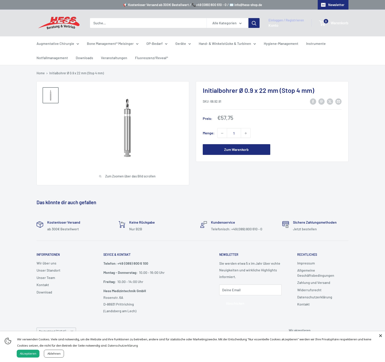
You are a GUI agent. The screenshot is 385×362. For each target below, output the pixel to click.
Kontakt (43, 285)
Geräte (180, 43)
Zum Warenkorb (236, 150)
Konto (273, 25)
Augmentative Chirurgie (55, 43)
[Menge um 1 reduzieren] (222, 133)
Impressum (306, 263)
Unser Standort (48, 270)
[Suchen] (254, 23)
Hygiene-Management (281, 43)
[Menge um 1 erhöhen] (245, 133)
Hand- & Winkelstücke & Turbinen (225, 43)
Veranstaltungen (114, 58)
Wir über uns (46, 263)
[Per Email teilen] (338, 101)
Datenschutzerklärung (314, 297)
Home (41, 73)
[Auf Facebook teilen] (313, 101)
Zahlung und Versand (313, 282)
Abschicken (235, 303)
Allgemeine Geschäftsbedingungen (315, 272)
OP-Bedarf (154, 43)
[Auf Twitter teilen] (330, 101)
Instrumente (316, 43)
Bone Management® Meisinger (110, 43)
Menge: (209, 133)
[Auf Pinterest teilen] (321, 101)
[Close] (380, 335)
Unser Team (46, 277)
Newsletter (336, 5)
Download (44, 292)
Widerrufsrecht (309, 290)
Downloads (84, 58)
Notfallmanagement (52, 58)
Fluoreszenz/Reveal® (151, 58)
